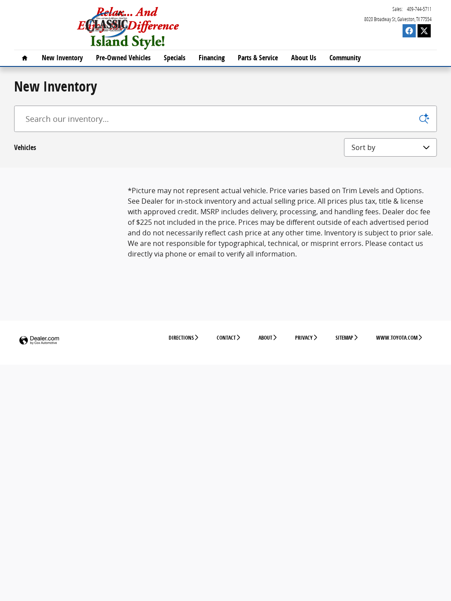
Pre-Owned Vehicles (123, 57)
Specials (174, 57)
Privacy (304, 337)
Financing (212, 57)
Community (345, 57)
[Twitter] (424, 30)
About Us (303, 57)
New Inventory (62, 57)
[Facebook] (409, 30)
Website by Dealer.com (39, 340)
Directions (181, 337)
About (265, 337)
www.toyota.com (397, 337)
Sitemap (344, 337)
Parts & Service (258, 57)
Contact (226, 337)
